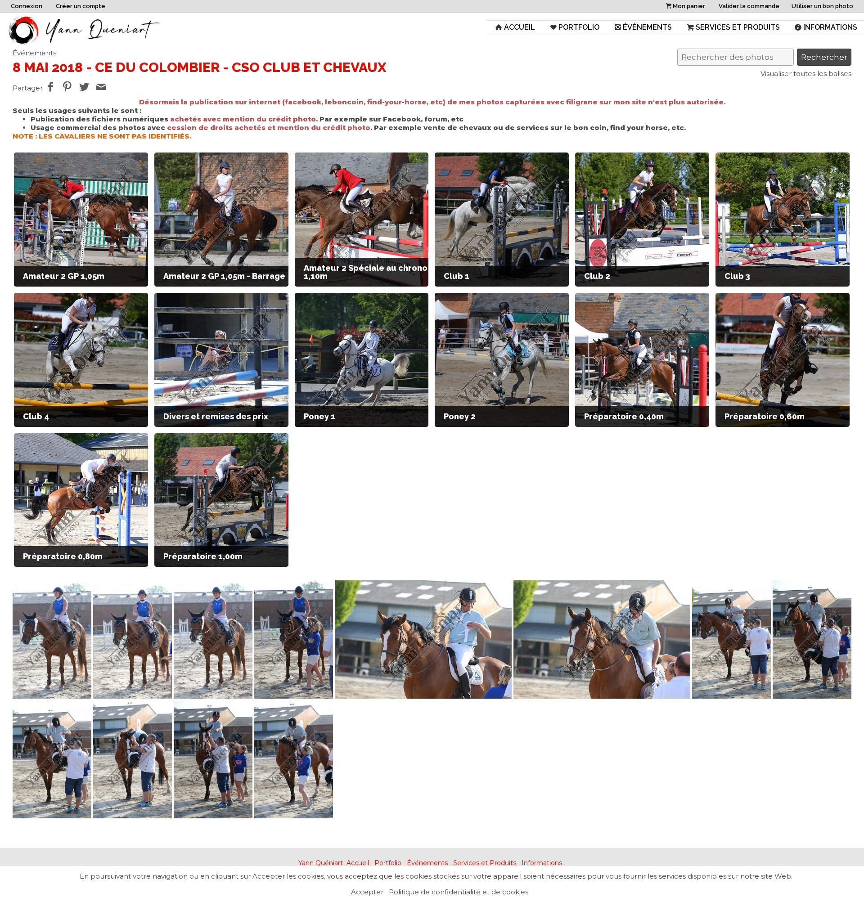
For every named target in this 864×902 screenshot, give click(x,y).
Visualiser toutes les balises (805, 73)
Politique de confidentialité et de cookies (458, 892)
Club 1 (456, 276)
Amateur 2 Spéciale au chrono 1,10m (366, 272)
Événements (647, 27)
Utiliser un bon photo (822, 6)
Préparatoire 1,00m (203, 556)
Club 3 (737, 276)
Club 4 (36, 416)
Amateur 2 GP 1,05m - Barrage (224, 276)
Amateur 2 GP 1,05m (63, 276)
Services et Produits (738, 27)
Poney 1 (319, 416)
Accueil (519, 27)
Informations (830, 27)
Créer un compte (80, 6)
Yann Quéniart (320, 863)
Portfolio (578, 27)
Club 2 (597, 276)
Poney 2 (460, 416)
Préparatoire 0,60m (764, 416)
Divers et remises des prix (215, 416)
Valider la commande (749, 6)
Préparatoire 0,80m (63, 556)
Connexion (26, 6)
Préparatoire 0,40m (624, 416)
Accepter (367, 892)
